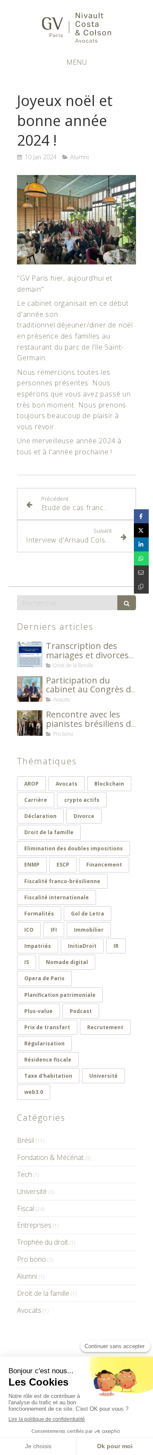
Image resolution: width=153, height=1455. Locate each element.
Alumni (27, 1276)
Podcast (81, 1011)
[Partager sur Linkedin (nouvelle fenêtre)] (141, 544)
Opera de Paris (44, 978)
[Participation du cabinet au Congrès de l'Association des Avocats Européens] (29, 689)
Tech (24, 1174)
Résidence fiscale (47, 1059)
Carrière (35, 800)
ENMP (32, 864)
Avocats (66, 783)
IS (26, 962)
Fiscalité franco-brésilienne (62, 881)
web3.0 (33, 1092)
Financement (104, 864)
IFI (54, 929)
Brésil (25, 1140)
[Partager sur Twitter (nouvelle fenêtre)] (141, 530)
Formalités (39, 913)
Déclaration (40, 816)
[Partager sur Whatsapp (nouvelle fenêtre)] (141, 558)
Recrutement (105, 1027)
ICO (29, 929)
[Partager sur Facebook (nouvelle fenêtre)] (141, 516)
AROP (31, 783)
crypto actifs (81, 800)
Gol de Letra (87, 913)
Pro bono (31, 1259)
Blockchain (109, 783)
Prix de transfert (47, 1027)
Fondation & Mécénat (50, 1157)
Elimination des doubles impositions (73, 848)
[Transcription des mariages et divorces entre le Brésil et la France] (29, 654)
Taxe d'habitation (48, 1075)
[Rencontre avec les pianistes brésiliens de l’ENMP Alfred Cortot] (29, 723)
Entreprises (34, 1225)
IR (116, 946)
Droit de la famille (49, 832)
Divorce (84, 816)
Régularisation (44, 1043)
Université (103, 1075)
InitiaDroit (82, 946)
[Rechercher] (126, 602)
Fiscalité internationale (56, 897)
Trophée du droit (42, 1242)
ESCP (63, 864)
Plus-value (38, 1011)
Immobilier (89, 929)
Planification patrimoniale (60, 995)
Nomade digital (67, 962)
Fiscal (25, 1208)
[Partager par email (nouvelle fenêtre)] (141, 572)
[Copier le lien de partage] (141, 587)
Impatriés (37, 946)
